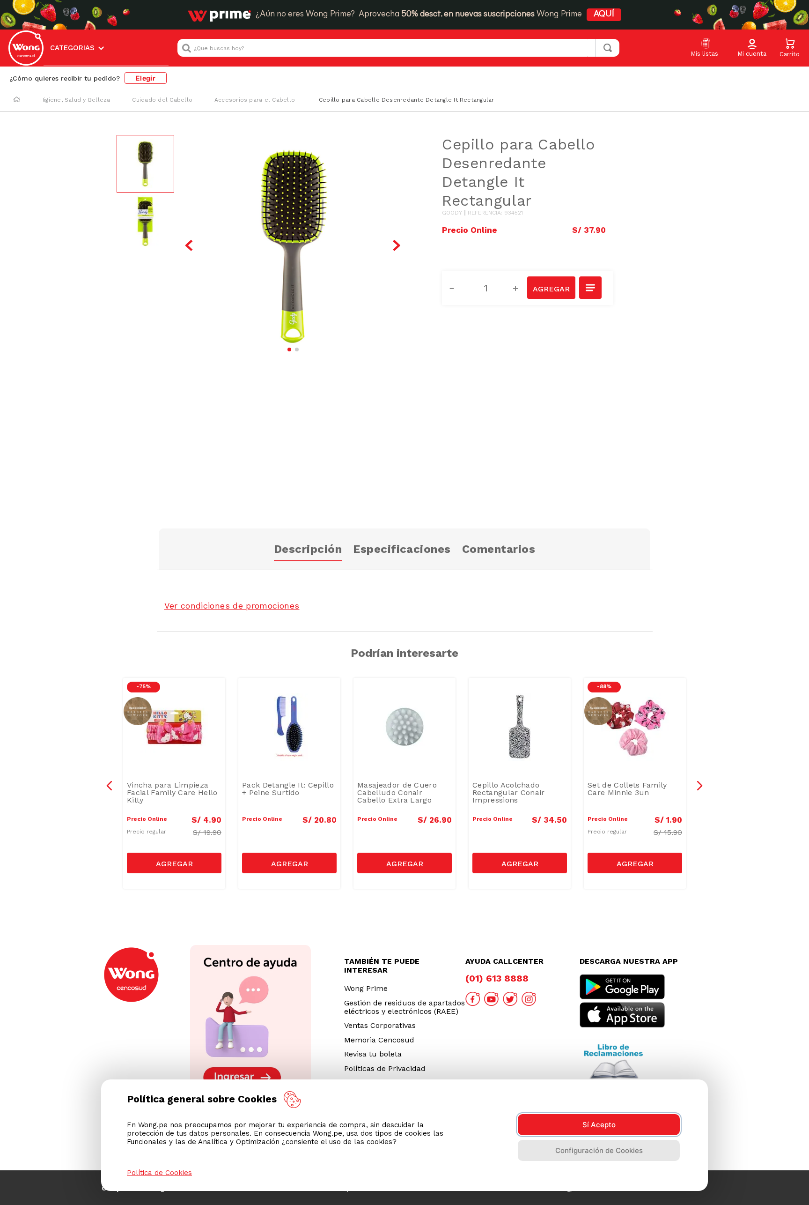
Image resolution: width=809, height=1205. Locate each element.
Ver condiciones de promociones (232, 605)
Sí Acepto (599, 1124)
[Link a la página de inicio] (16, 100)
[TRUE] (174, 863)
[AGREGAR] (551, 287)
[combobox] (398, 48)
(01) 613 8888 (497, 978)
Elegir (145, 78)
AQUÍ (604, 14)
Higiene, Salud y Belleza (75, 100)
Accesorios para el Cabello (254, 100)
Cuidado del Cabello (162, 100)
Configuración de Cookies (599, 1150)
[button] (751, 48)
